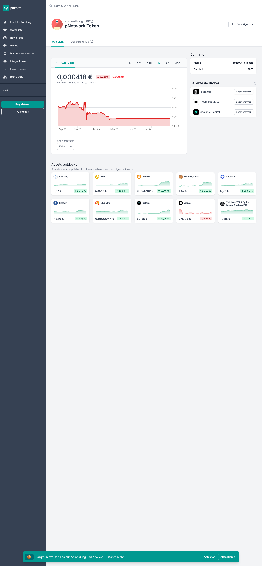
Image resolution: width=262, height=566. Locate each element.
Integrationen (18, 61)
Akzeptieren (227, 556)
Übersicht (58, 41)
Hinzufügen (242, 24)
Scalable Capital (210, 111)
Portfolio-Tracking (20, 22)
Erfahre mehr (115, 557)
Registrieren (22, 104)
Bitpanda (205, 91)
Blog (5, 89)
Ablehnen (209, 556)
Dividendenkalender (22, 53)
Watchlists (16, 29)
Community (16, 76)
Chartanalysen (65, 140)
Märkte (14, 45)
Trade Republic (209, 101)
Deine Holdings (82, 41)
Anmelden (23, 111)
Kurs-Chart (67, 62)
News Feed (16, 37)
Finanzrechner (18, 69)
